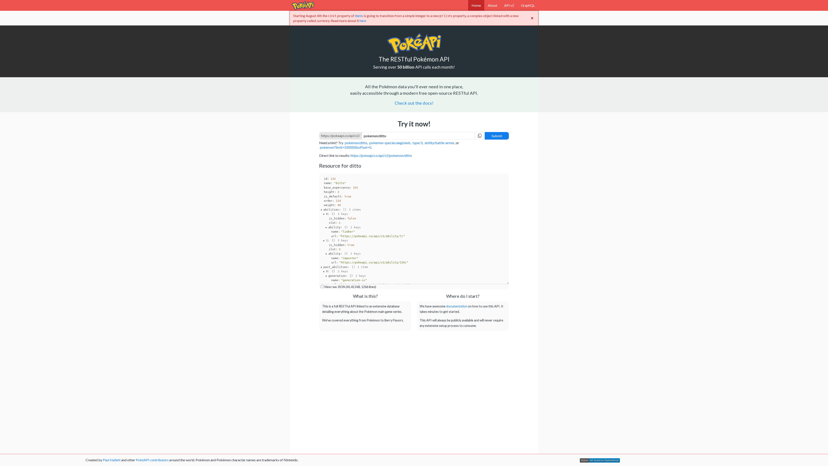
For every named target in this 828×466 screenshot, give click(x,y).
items (359, 16)
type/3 (417, 142)
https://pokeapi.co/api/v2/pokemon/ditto (381, 155)
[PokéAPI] (303, 5)
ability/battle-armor (440, 142)
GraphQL (528, 5)
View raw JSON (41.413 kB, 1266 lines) (350, 287)
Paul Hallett (112, 460)
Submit (497, 136)
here (363, 21)
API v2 (509, 5)
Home (476, 5)
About (492, 5)
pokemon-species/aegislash (389, 142)
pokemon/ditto (356, 142)
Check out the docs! (414, 102)
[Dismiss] (532, 18)
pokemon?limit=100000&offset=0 (345, 146)
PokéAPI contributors (152, 460)
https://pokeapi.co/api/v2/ (340, 136)
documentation (456, 306)
